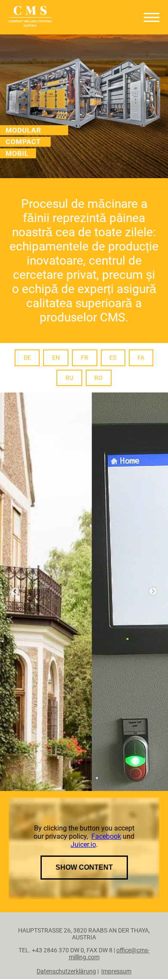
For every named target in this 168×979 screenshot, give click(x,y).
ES (112, 357)
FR (84, 357)
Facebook (106, 927)
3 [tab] (97, 869)
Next (153, 637)
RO (98, 377)
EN (56, 357)
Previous (15, 637)
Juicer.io (83, 936)
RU (69, 377)
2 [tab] (84, 869)
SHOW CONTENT (84, 958)
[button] (151, 17)
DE (27, 357)
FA (140, 357)
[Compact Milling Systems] (30, 17)
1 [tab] (71, 869)
